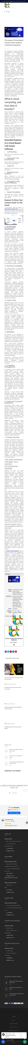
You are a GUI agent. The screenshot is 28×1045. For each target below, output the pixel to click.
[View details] (14, 669)
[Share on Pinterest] (11, 651)
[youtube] (11, 1011)
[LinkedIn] (14, 645)
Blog (13, 1020)
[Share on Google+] (16, 651)
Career (13, 1016)
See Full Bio (13, 642)
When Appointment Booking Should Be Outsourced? (16, 762)
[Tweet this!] (8, 651)
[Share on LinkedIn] (13, 651)
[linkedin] (14, 1011)
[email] (19, 1011)
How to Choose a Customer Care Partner (15, 756)
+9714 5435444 (9, 889)
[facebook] (8, 1011)
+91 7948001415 (9, 912)
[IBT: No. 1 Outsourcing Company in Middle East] (7, 5)
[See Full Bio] (17, 642)
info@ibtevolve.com (10, 850)
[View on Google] (3, 820)
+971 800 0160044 (9, 848)
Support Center (14, 1023)
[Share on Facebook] (6, 651)
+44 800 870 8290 (9, 935)
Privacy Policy (13, 1027)
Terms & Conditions (13, 1030)
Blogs (10, 752)
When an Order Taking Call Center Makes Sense (16, 750)
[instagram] (16, 1011)
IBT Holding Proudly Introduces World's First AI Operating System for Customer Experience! (14, 1)
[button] (26, 790)
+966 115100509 (9, 873)
